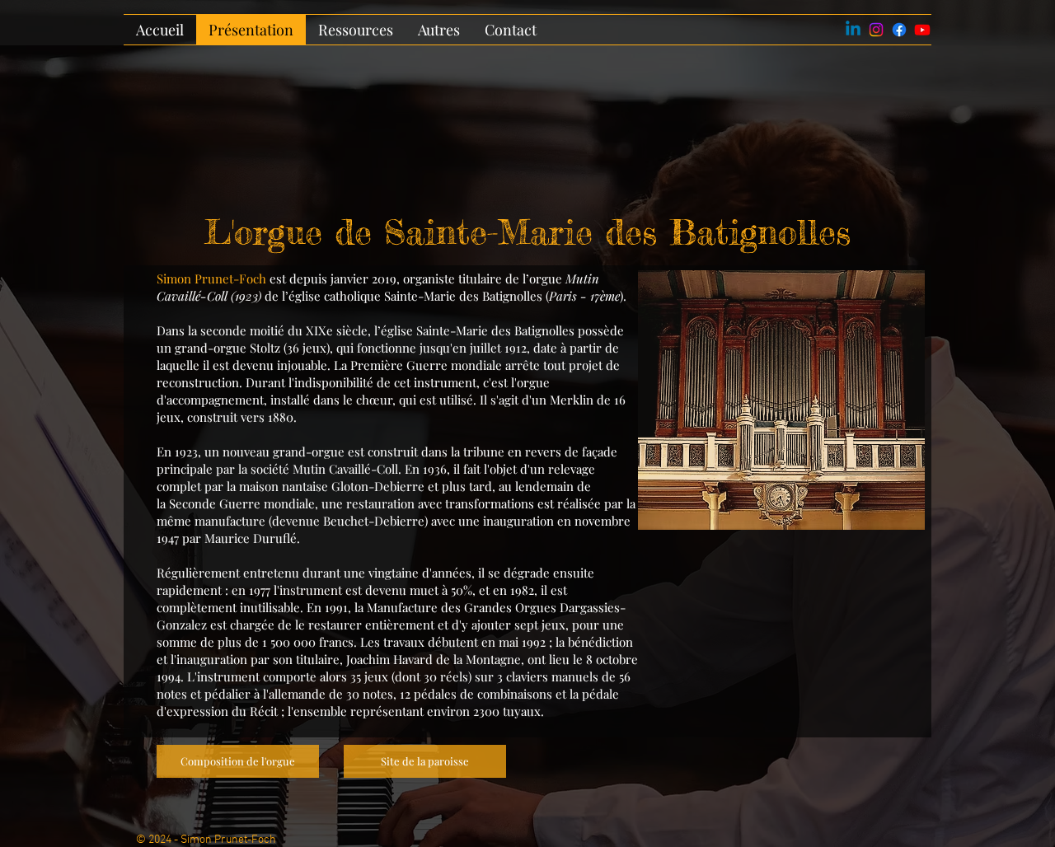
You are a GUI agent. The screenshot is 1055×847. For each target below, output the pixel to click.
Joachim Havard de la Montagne (433, 659)
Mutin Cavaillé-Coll (345, 469)
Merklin (571, 399)
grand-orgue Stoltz (227, 347)
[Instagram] (876, 30)
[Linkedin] (853, 30)
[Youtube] (922, 30)
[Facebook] (899, 30)
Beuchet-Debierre (373, 520)
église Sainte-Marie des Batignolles (477, 330)
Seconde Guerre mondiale (242, 503)
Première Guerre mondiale (426, 365)
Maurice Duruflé (250, 538)
